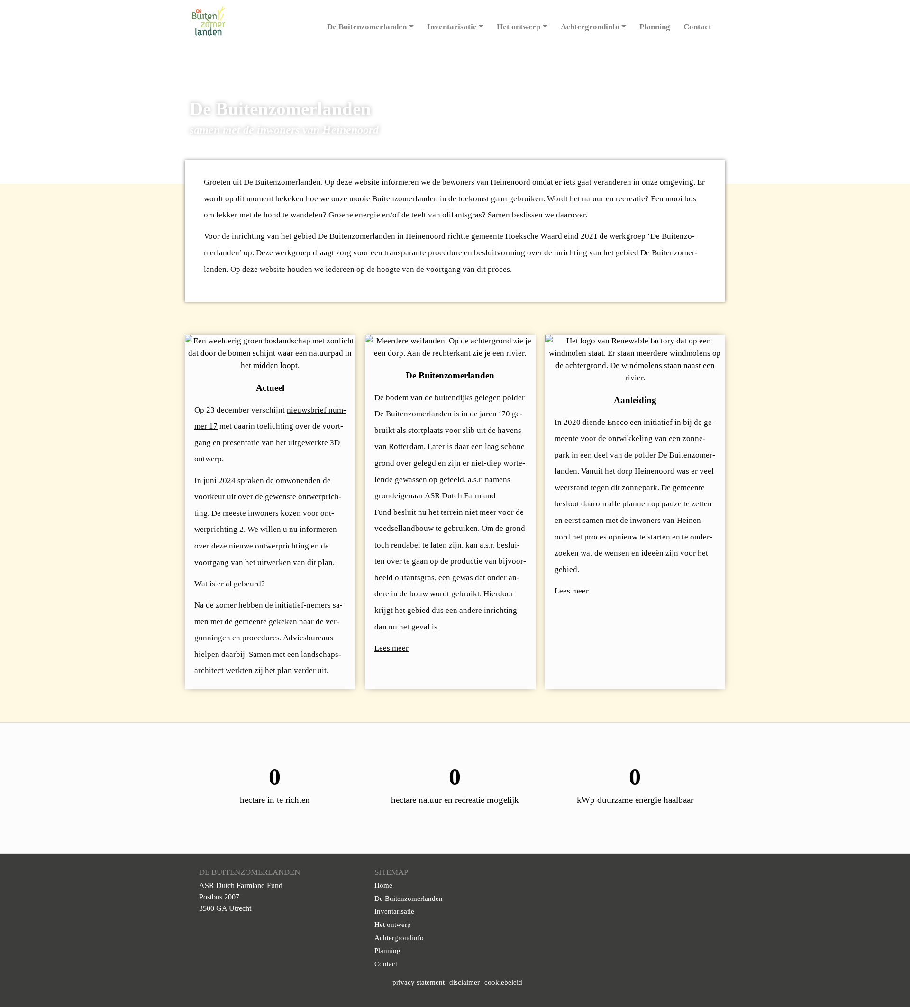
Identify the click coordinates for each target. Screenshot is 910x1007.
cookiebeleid (503, 982)
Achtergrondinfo (590, 26)
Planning (654, 26)
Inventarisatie (452, 26)
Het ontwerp (518, 26)
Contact (697, 26)
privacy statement (418, 982)
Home (383, 885)
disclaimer (464, 982)
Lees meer (391, 648)
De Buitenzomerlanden (367, 26)
